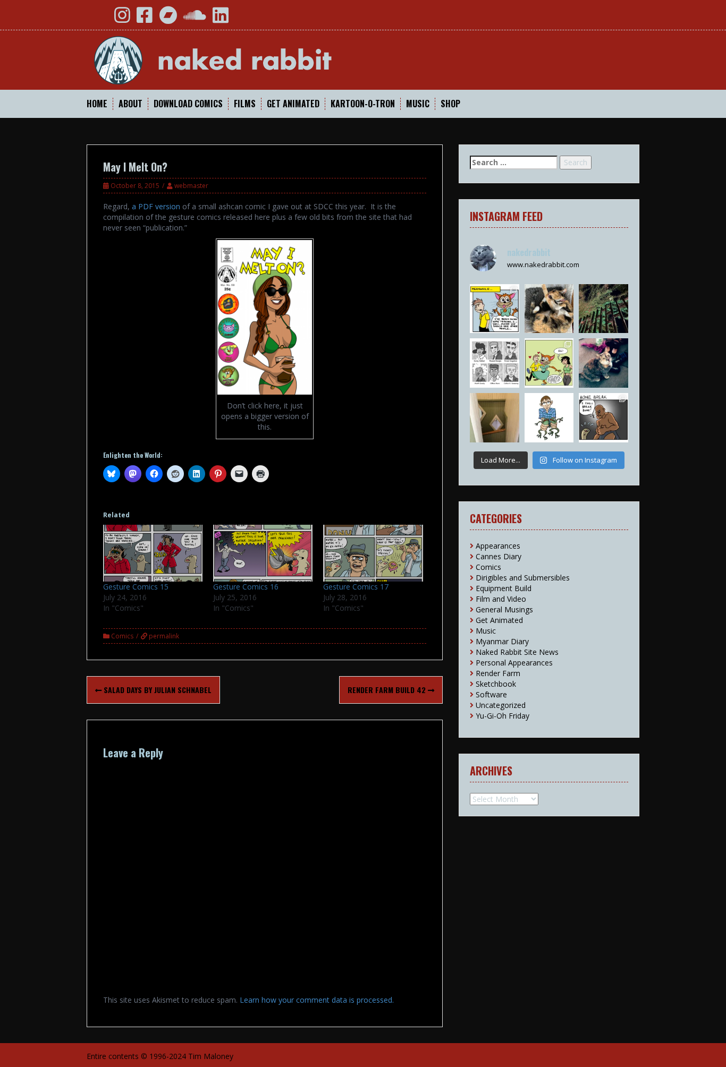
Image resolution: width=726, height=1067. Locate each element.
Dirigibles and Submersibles (523, 578)
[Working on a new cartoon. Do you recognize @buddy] (549, 417)
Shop (450, 104)
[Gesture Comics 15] (152, 553)
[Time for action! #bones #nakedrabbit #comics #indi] (603, 417)
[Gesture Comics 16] (263, 553)
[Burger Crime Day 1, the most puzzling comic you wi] (494, 309)
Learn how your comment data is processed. (317, 1000)
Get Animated (293, 104)
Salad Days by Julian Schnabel (157, 689)
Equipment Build (503, 588)
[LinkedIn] (221, 19)
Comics (122, 636)
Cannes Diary (498, 556)
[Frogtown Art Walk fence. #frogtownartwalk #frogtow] (603, 309)
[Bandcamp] (168, 19)
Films (245, 104)
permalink (163, 636)
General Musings (504, 609)
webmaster (191, 185)
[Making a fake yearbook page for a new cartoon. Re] (494, 363)
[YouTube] (99, 19)
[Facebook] (145, 19)
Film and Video (501, 599)
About (130, 104)
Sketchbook (496, 684)
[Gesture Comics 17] (373, 553)
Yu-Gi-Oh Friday (502, 716)
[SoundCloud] (194, 19)
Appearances (498, 546)
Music (417, 104)
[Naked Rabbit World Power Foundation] (238, 59)
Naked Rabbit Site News (517, 652)
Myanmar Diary (502, 641)
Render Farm (498, 673)
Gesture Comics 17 (356, 587)
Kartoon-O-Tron (363, 104)
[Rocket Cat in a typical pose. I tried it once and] (549, 309)
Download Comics (188, 104)
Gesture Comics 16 (245, 587)
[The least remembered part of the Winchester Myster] (494, 417)
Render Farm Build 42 (388, 689)
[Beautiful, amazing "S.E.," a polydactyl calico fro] (603, 363)
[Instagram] (122, 19)
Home (97, 104)
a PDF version (156, 206)
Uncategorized (501, 705)
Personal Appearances (514, 663)
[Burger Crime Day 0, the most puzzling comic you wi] (549, 363)
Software (491, 694)
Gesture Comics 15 (135, 587)
